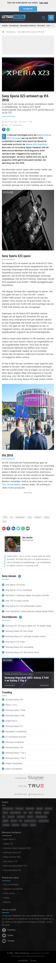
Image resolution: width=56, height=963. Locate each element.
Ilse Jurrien (9, 122)
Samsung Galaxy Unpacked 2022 (17, 848)
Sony (6, 125)
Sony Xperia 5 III (10, 861)
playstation (43, 821)
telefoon (38, 517)
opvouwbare (15, 812)
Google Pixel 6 (11, 721)
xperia (46, 517)
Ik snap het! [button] (28, 9)
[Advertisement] (28, 44)
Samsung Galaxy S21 (14, 726)
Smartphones (14, 26)
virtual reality (14, 485)
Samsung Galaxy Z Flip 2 (15, 753)
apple (5, 821)
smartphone (20, 517)
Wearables (41, 26)
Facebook (11, 930)
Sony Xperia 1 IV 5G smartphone (18, 590)
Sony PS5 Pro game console (17, 600)
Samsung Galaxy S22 (14, 699)
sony (29, 517)
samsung (29, 808)
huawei (11, 817)
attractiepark (41, 817)
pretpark (21, 817)
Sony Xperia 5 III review (15, 585)
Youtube (10, 941)
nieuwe (6, 825)
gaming (15, 825)
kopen (30, 817)
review (24, 825)
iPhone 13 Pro (11, 705)
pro (30, 812)
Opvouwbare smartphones (16, 731)
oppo (5, 812)
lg (4, 817)
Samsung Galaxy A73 (12, 852)
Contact (7, 898)
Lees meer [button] (43, 3)
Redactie (7, 902)
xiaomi (13, 821)
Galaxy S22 (8, 843)
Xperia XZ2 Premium (36, 144)
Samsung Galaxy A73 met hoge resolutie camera (25, 636)
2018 (5, 517)
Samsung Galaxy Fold (14, 747)
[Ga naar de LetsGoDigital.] (4, 32)
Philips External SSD (12, 857)
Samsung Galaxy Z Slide (15, 710)
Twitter (10, 935)
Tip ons (33, 960)
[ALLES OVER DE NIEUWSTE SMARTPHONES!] (13, 17)
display (38, 812)
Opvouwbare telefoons (28, 26)
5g (25, 812)
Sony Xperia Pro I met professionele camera (23, 606)
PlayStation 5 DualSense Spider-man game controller (27, 595)
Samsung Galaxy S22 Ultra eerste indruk (22, 652)
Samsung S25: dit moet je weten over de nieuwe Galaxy (28, 626)
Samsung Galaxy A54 (12, 870)
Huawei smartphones (14, 763)
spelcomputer (30, 821)
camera (48, 808)
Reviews (5, 26)
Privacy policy (9, 893)
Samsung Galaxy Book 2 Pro (15, 866)
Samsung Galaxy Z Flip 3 (15, 758)
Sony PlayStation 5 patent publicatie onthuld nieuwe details (29, 611)
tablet (33, 825)
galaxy (39, 808)
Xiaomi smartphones (13, 769)
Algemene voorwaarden (13, 889)
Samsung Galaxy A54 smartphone (19, 647)
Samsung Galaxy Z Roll (14, 715)
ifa (11, 517)
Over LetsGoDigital (11, 884)
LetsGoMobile (23, 960)
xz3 (4, 521)
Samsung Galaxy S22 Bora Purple (19, 631)
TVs (4, 485)
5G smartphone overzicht (15, 737)
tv (20, 821)
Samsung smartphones (14, 742)
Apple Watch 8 (9, 839)
